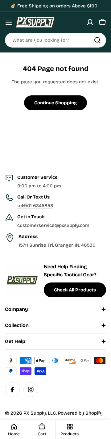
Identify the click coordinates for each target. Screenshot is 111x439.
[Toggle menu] (8, 22)
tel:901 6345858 (35, 205)
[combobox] (55, 40)
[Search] (97, 40)
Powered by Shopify (80, 413)
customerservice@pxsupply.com (53, 225)
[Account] (90, 22)
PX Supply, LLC (39, 413)
